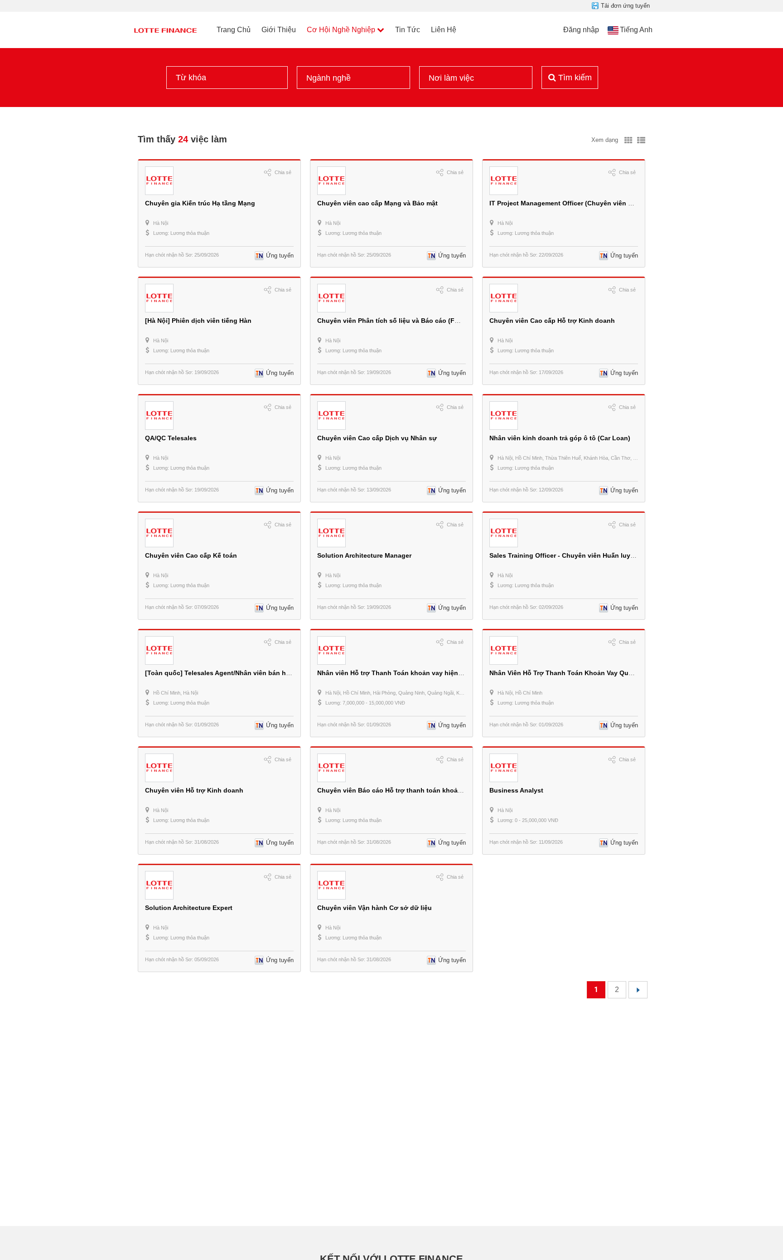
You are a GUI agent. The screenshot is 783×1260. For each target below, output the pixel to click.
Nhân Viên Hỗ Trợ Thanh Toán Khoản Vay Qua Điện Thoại (578, 672)
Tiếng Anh (636, 30)
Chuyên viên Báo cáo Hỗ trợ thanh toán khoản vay (395, 790)
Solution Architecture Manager (364, 555)
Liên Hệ (443, 30)
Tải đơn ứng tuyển (625, 5)
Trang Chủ (234, 30)
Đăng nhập (581, 30)
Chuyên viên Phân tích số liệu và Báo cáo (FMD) (392, 320)
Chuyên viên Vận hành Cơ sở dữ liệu (374, 907)
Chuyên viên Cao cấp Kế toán (191, 555)
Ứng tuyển (280, 255)
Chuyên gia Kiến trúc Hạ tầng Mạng (200, 203)
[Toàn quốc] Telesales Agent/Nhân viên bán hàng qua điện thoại (244, 672)
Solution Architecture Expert (188, 907)
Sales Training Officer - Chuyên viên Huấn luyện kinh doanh (582, 555)
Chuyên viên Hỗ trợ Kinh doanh (194, 790)
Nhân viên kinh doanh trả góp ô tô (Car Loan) (559, 438)
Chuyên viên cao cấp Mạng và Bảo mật (377, 203)
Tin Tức (407, 30)
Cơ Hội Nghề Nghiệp (341, 30)
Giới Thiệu (278, 30)
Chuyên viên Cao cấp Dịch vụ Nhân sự (377, 438)
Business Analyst (516, 790)
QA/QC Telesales (171, 438)
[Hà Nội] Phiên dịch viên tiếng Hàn (198, 320)
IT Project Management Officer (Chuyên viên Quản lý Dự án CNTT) (591, 203)
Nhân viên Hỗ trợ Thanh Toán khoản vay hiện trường (399, 672)
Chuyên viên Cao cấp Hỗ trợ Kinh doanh (552, 320)
